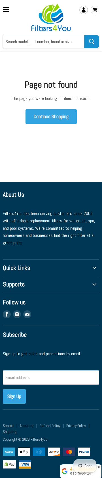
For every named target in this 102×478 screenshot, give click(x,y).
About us (26, 425)
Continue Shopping (51, 116)
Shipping (9, 431)
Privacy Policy (76, 425)
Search (8, 425)
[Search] (91, 41)
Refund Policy (50, 425)
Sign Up (14, 396)
